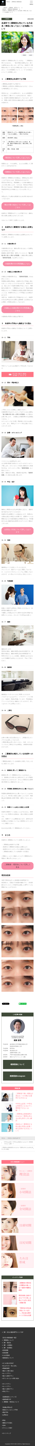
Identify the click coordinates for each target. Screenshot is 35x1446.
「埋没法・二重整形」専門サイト (11, 7)
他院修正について (8, 1358)
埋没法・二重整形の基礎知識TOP (11, 1138)
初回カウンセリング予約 (10, 1410)
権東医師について (17, 1064)
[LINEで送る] (23, 1003)
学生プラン (6, 1391)
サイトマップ (7, 1433)
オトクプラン (7, 1384)
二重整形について (8, 1340)
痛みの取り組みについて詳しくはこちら (17, 206)
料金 (4, 1420)
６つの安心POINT (8, 1363)
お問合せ (5, 1415)
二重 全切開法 (7, 1347)
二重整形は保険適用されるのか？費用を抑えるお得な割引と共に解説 (17, 1148)
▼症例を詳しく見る (17, 126)
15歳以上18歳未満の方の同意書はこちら (17, 309)
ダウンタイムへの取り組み (11, 1378)
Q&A (4, 1425)
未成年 (30, 55)
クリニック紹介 (7, 1428)
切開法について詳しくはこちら (17, 172)
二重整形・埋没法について (11, 1402)
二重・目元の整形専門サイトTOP (13, 1332)
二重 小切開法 (7, 1345)
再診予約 (5, 1412)
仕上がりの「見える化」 (10, 1366)
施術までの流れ (7, 1423)
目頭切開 (5, 1350)
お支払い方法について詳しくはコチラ (17, 531)
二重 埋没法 (7, 1342)
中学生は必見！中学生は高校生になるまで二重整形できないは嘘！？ (18, 1142)
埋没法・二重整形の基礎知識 (10, 9)
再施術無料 (6, 1368)
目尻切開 (5, 1353)
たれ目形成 (6, 1355)
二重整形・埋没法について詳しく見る (17, 866)
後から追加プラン (8, 1376)
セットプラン (7, 1373)
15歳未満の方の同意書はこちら (17, 264)
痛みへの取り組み (8, 1371)
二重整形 (6, 19)
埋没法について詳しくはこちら (17, 158)
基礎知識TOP (7, 1399)
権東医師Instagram (17, 1076)
